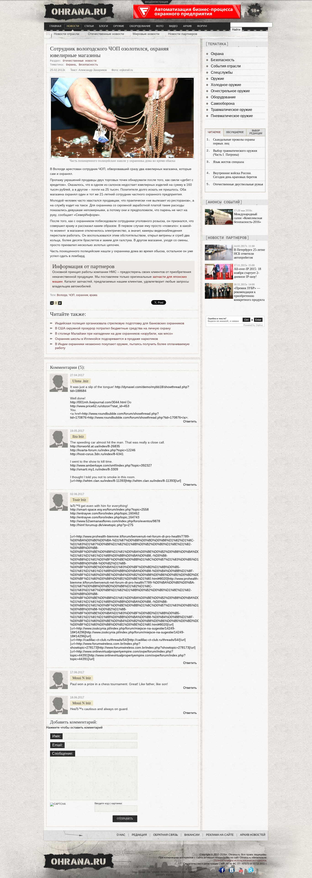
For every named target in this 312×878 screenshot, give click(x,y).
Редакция (139, 834)
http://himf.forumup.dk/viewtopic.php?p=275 (101, 525)
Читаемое (214, 132)
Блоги (103, 26)
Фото (160, 26)
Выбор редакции (255, 132)
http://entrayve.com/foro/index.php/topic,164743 (104, 517)
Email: (57, 745)
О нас (121, 834)
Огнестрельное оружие (230, 91)
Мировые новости (146, 34)
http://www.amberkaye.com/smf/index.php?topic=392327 (111, 465)
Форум (202, 26)
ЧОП (72, 295)
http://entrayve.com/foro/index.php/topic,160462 (104, 513)
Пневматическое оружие (232, 116)
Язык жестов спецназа (228, 162)
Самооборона (223, 103)
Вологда (62, 295)
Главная (55, 26)
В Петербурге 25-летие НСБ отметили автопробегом (249, 253)
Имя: (56, 736)
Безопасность (88, 64)
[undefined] (235, 326)
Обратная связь (165, 834)
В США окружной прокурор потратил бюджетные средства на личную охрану (113, 328)
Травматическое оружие (231, 110)
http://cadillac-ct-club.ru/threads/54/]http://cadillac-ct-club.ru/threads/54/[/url (131, 640)
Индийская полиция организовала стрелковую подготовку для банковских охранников (119, 323)
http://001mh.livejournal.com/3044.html (98, 402)
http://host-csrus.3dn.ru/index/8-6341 (97, 454)
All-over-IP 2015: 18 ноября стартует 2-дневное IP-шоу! (247, 272)
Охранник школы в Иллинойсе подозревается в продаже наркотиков (106, 339)
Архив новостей (252, 834)
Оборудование (140, 26)
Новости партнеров (182, 34)
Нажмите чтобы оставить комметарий (74, 727)
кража (93, 295)
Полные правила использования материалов (240, 860)
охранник (82, 295)
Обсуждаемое (235, 132)
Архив (187, 26)
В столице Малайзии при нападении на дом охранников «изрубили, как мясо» (114, 333)
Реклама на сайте (220, 834)
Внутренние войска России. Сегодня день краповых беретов (235, 175)
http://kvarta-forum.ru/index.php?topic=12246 (102, 450)
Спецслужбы (222, 72)
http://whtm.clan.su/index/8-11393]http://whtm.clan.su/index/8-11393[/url (128, 480)
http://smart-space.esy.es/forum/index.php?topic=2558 (109, 509)
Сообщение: (62, 753)
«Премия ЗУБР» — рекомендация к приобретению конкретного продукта (249, 293)
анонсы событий (224, 202)
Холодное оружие (226, 85)
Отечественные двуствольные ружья (238, 184)
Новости (73, 26)
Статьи (89, 26)
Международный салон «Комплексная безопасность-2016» (248, 218)
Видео (173, 26)
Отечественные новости (106, 34)
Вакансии (192, 834)
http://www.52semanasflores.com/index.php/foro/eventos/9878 (115, 521)
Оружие (118, 26)
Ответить (190, 421)
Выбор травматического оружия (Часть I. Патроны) (235, 152)
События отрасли (226, 66)
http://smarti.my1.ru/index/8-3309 (94, 469)
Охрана (71, 64)
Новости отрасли (66, 34)
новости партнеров (227, 238)
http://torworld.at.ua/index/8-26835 (95, 446)
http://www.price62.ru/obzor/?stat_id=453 (99, 406)
